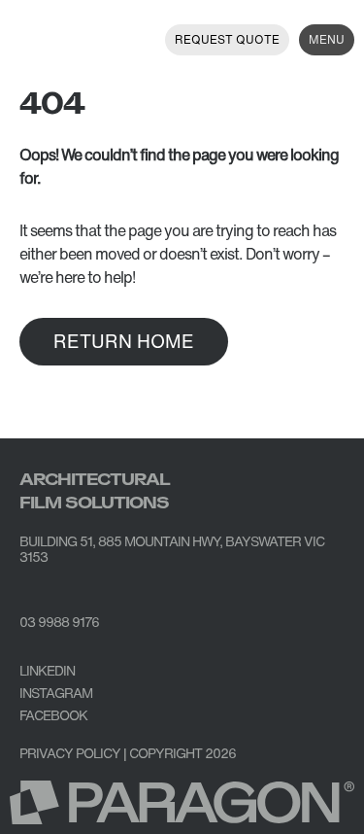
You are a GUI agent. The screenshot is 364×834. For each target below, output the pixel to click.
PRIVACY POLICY (69, 753)
